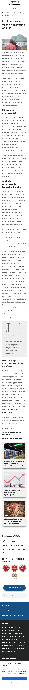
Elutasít (14, 686)
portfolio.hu (15, 336)
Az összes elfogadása (14, 678)
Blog (10, 428)
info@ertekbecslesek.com (15, 545)
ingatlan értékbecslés (14, 432)
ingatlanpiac (6, 434)
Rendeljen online (14, 588)
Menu (14, 8)
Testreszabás (14, 682)
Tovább (12, 651)
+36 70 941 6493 (11, 541)
